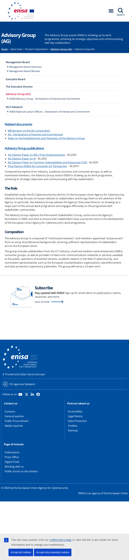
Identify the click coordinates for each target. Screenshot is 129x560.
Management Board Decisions (25, 66)
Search (121, 14)
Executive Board (15, 79)
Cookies (72, 425)
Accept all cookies (21, 552)
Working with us (14, 466)
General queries (14, 416)
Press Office (12, 457)
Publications (12, 452)
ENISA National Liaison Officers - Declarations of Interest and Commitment (49, 111)
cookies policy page (60, 540)
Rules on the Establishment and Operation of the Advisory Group (46, 138)
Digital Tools (12, 462)
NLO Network (14, 107)
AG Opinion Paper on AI (22, 158)
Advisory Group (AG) (61, 49)
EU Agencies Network (22, 384)
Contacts (10, 411)
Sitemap (73, 430)
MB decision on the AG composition (29, 130)
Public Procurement (16, 421)
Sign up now (42, 301)
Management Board (18, 62)
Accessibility (75, 411)
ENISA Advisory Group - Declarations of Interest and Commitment (44, 98)
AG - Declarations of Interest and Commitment (35, 134)
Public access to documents (21, 471)
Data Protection (77, 421)
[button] (111, 10)
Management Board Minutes (24, 71)
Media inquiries (14, 425)
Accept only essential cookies (52, 552)
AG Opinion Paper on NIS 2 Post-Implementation (36, 155)
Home (4, 49)
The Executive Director (19, 86)
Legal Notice (75, 416)
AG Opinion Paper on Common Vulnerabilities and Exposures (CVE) (47, 162)
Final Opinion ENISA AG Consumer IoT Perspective (37, 166)
